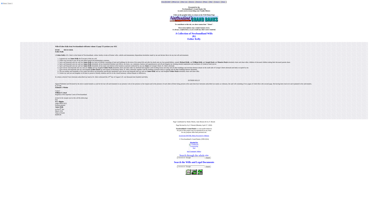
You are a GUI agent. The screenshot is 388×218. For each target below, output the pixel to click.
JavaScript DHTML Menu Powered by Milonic (194, 136)
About (224, 2)
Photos (206, 2)
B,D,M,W (168, 2)
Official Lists (176, 2)
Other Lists (184, 2)
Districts (192, 2)
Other (211, 2)
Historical (199, 2)
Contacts (217, 2)
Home (163, 2)
